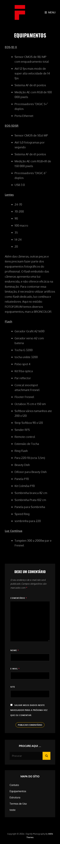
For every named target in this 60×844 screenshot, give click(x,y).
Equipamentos (18, 791)
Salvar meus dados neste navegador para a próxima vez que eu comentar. (29, 710)
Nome (14, 650)
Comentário (18, 598)
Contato (14, 785)
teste (13, 809)
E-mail (15, 668)
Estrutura (15, 797)
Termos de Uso (18, 803)
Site (12, 687)
